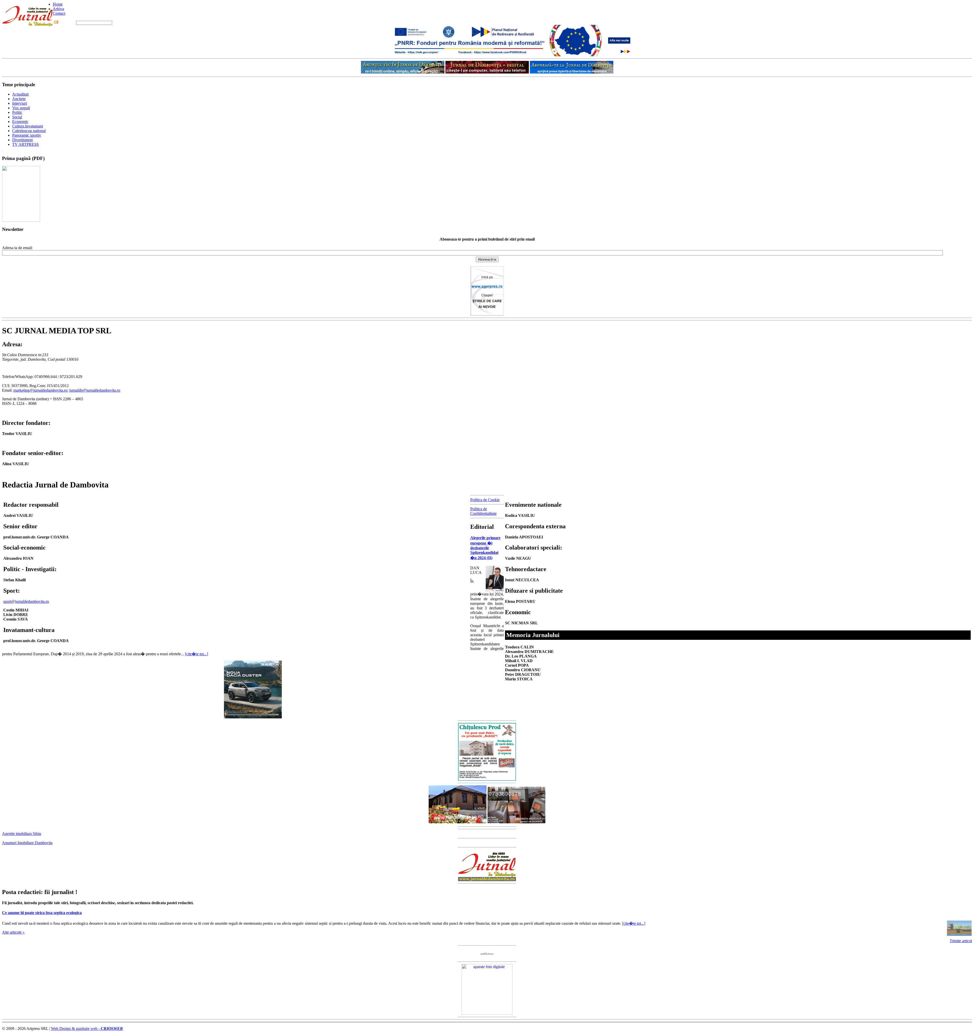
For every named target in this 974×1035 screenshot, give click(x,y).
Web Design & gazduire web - (87, 1028)
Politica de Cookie (485, 500)
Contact (59, 13)
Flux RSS (67, 22)
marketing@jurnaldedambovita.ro (40, 390)
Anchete (19, 99)
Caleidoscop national (29, 131)
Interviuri (19, 103)
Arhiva (58, 9)
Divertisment (22, 140)
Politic (17, 112)
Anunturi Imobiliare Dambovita (27, 843)
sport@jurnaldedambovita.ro (26, 601)
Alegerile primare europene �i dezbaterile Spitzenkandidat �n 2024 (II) (485, 548)
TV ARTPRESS (25, 144)
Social (17, 117)
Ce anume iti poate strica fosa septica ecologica (42, 913)
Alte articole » (13, 932)
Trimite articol (961, 941)
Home (58, 4)
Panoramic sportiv (26, 135)
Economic (20, 121)
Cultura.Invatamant (27, 126)
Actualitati (20, 94)
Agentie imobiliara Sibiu (21, 833)
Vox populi (21, 108)
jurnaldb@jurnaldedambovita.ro (94, 390)
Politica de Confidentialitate (483, 511)
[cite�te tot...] (196, 654)
